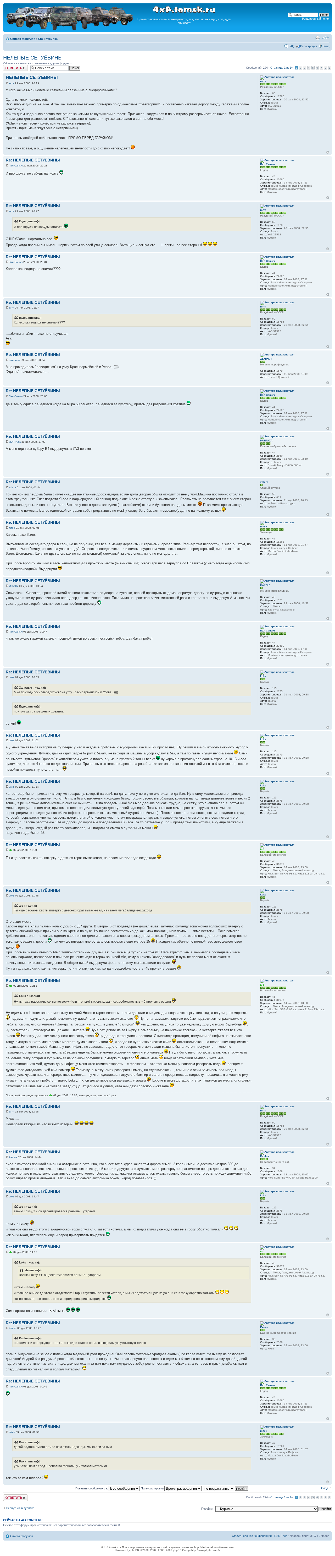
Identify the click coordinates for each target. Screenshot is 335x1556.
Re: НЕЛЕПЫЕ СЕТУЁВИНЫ (33, 160)
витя (11, 83)
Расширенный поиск (315, 18)
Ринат (12, 1328)
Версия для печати (317, 37)
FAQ (291, 46)
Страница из (281, 67)
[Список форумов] (70, 29)
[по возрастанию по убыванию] (226, 1488)
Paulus (13, 1157)
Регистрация (308, 46)
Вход (326, 46)
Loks (11, 677)
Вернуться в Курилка (20, 1508)
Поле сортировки (152, 1488)
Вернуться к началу (327, 152)
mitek (12, 527)
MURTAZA (15, 441)
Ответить (9, 66)
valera (12, 487)
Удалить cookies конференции (252, 1535)
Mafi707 (13, 586)
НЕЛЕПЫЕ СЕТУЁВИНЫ (33, 58)
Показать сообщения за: (92, 1488)
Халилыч (14, 360)
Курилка (52, 38)
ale (11, 850)
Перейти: (207, 1508)
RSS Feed (280, 1535)
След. (325, 1488)
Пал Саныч (16, 165)
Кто (40, 38)
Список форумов (22, 38)
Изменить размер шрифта (325, 37)
